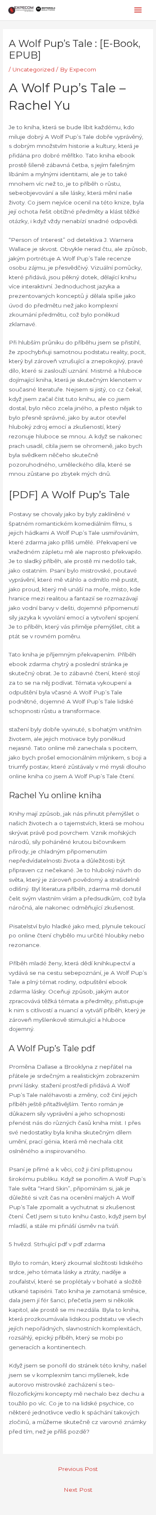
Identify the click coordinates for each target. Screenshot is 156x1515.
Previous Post (78, 1469)
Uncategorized (33, 69)
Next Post (78, 1489)
